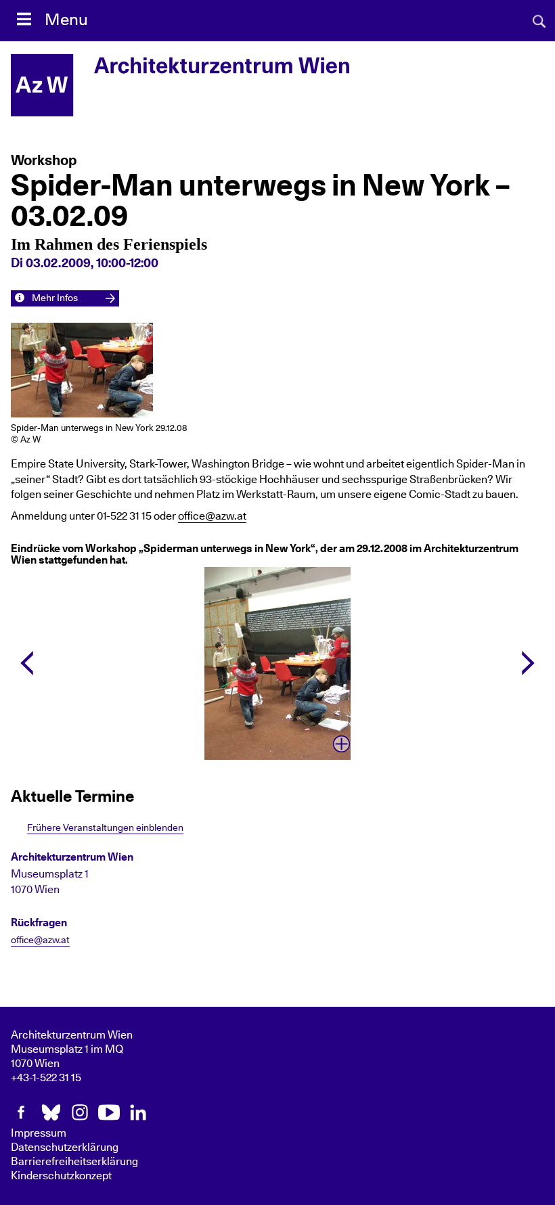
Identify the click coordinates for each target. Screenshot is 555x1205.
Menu (66, 20)
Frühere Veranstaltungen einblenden (105, 828)
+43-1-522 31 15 (46, 1077)
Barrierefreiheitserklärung (74, 1161)
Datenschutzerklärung (64, 1147)
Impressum (38, 1133)
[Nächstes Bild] (528, 663)
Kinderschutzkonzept (61, 1175)
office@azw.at (212, 516)
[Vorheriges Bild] (27, 663)
